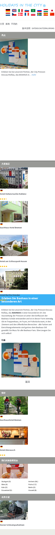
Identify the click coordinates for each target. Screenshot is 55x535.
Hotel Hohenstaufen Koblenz (13, 194)
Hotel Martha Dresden (10, 295)
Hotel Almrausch (7, 450)
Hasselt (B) (32, 490)
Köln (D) (4, 487)
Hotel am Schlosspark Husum (13, 261)
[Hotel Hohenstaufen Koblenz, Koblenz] (27, 178)
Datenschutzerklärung (43, 28)
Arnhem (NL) (33, 481)
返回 (27, 381)
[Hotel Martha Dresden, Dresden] (27, 279)
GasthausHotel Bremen (10, 420)
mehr (34, 74)
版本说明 (26, 28)
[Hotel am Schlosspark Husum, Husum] (27, 245)
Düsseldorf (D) (6, 490)
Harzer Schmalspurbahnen (12, 525)
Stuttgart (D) (6, 481)
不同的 (14, 24)
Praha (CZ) (32, 484)
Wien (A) (4, 484)
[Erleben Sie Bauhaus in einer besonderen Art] (27, 54)
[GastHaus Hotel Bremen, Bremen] (27, 211)
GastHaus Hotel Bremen (11, 227)
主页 (2, 24)
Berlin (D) (31, 487)
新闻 (8, 24)
